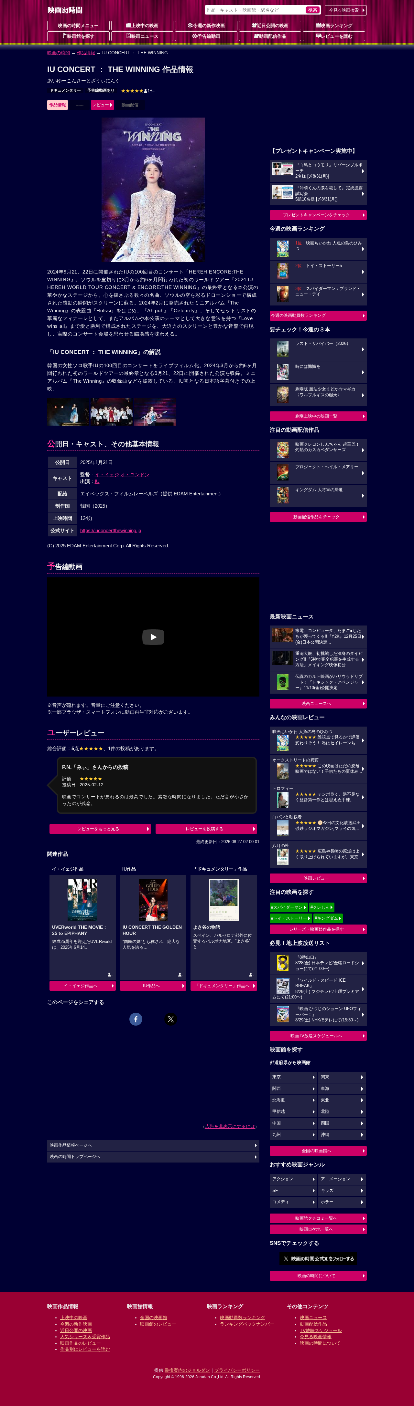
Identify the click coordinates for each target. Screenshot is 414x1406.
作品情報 (86, 52)
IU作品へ (151, 985)
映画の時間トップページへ (75, 1156)
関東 (325, 1077)
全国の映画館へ (316, 1150)
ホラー (327, 1202)
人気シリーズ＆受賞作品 (85, 1336)
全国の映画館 (153, 1317)
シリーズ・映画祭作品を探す (316, 929)
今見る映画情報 (316, 1336)
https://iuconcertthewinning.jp (110, 530)
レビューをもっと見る (98, 828)
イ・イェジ (107, 474)
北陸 (325, 1111)
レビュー (100, 104)
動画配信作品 (272, 36)
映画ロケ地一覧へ (316, 1229)
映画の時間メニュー (78, 25)
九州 (276, 1134)
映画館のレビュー (158, 1324)
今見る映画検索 (344, 10)
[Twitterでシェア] (170, 1019)
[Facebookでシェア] (135, 1019)
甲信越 (278, 1111)
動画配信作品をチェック (316, 516)
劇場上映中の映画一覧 (316, 416)
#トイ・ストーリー (289, 918)
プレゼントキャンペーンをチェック (316, 214)
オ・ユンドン (134, 474)
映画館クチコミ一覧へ (316, 1218)
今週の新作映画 (209, 25)
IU (97, 481)
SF (275, 1190)
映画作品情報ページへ (71, 1145)
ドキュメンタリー (65, 90)
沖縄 (325, 1134)
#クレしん (320, 907)
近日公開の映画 (273, 25)
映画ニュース (144, 36)
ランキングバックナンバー (247, 1324)
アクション (282, 1179)
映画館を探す (80, 36)
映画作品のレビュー (80, 1343)
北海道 (278, 1100)
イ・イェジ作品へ (80, 985)
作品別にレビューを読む (85, 1349)
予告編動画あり (100, 90)
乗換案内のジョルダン (187, 1370)
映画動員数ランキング (242, 1317)
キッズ (327, 1190)
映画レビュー (316, 878)
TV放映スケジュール (321, 1330)
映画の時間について (316, 1275)
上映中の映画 (144, 25)
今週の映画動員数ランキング (298, 315)
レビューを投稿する (204, 828)
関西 (276, 1088)
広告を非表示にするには (230, 1126)
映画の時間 (58, 52)
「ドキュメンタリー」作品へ (222, 985)
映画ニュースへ (316, 703)
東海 (325, 1088)
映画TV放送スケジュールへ (316, 1035)
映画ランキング (337, 25)
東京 (276, 1077)
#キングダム (326, 918)
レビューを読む (337, 36)
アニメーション (335, 1179)
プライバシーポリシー (237, 1370)
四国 (325, 1123)
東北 (325, 1100)
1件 (138, 90)
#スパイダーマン (287, 907)
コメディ (280, 1202)
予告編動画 (209, 36)
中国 (276, 1123)
